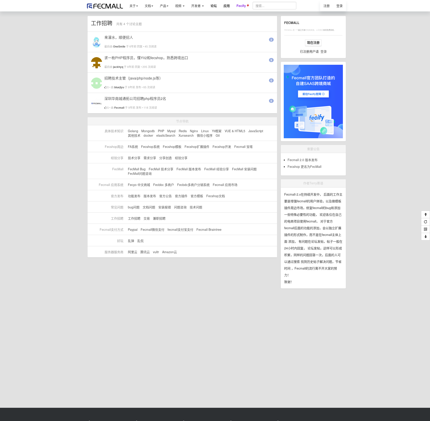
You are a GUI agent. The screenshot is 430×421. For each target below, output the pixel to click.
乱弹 (131, 240)
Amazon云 (169, 252)
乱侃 (140, 240)
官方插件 (181, 196)
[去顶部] (425, 214)
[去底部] (425, 236)
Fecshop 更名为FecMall (304, 166)
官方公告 (165, 196)
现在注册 (313, 42)
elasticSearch (165, 135)
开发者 (196, 5)
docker (148, 135)
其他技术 (134, 135)
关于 (132, 5)
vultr (156, 252)
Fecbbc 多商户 (163, 184)
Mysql (171, 131)
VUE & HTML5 (235, 131)
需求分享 (150, 157)
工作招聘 (134, 218)
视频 (178, 5)
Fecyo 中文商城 (139, 184)
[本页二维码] (425, 229)
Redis (183, 131)
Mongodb (148, 131)
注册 (326, 5)
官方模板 (197, 196)
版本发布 (150, 196)
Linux (205, 131)
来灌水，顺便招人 (118, 37)
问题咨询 (180, 207)
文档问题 (149, 207)
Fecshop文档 (215, 196)
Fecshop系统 (150, 146)
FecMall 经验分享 (216, 169)
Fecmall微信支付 (152, 229)
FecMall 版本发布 (188, 169)
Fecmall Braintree (208, 229)
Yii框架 (216, 131)
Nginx (194, 131)
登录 (339, 5)
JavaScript (255, 131)
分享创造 (165, 157)
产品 (163, 5)
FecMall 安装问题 (244, 169)
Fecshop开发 (222, 146)
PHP (161, 131)
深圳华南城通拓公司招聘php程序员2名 (135, 98)
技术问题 (196, 207)
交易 (147, 218)
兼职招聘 (159, 218)
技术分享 (134, 157)
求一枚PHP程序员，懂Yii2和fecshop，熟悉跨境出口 (146, 57)
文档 (148, 5)
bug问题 (134, 207)
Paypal (133, 229)
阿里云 (132, 252)
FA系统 (133, 146)
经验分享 (181, 157)
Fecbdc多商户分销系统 (193, 184)
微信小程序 (205, 135)
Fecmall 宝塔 (243, 146)
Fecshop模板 (172, 146)
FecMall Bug (137, 169)
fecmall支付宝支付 (180, 229)
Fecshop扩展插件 (197, 146)
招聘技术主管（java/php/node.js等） (133, 78)
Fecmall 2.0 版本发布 (303, 160)
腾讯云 (145, 252)
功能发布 (134, 196)
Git (218, 135)
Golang (133, 131)
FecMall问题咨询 (140, 173)
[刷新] (425, 222)
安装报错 (164, 207)
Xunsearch (186, 135)
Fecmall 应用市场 (225, 184)
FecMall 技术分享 (161, 169)
